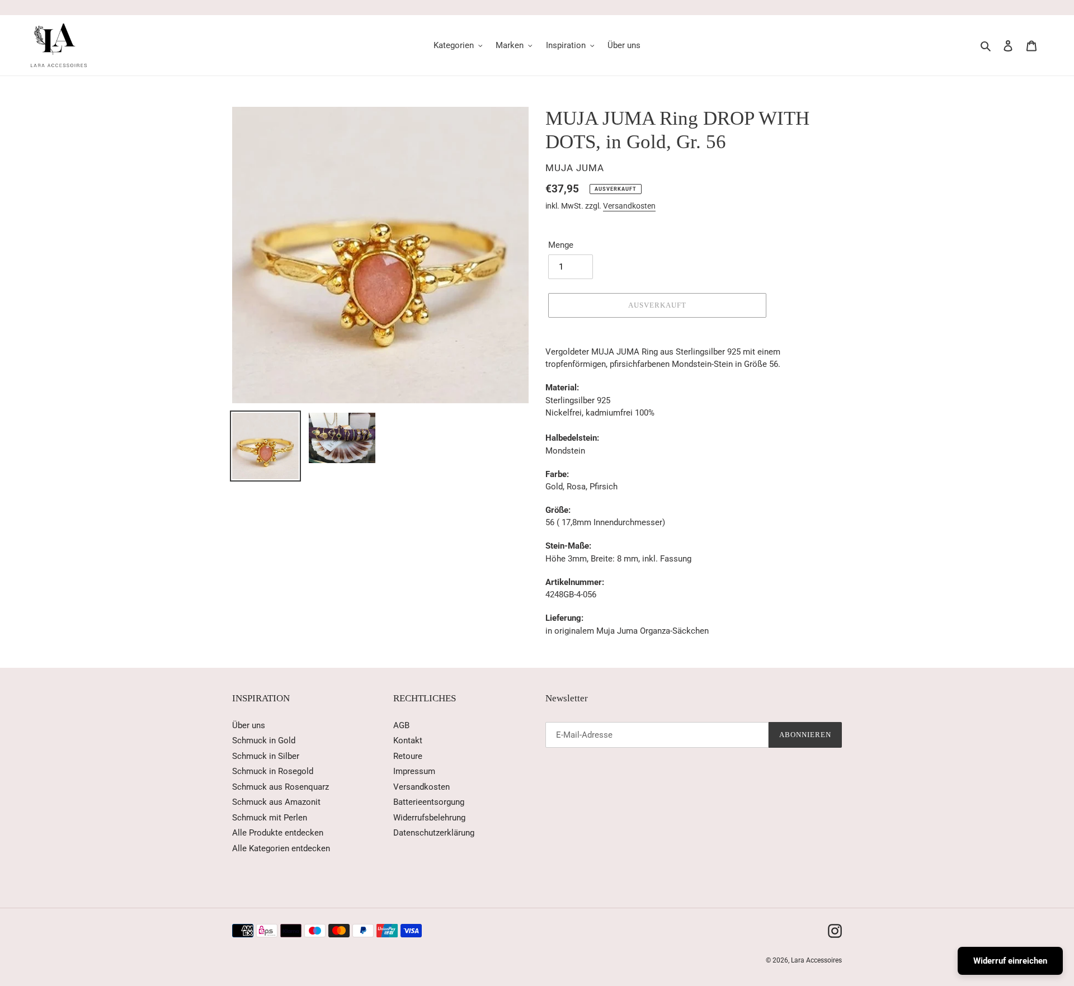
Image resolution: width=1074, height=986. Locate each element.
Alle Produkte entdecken (277, 833)
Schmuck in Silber (265, 756)
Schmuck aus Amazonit (276, 802)
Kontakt (407, 740)
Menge (560, 245)
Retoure (407, 756)
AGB (401, 725)
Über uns (248, 725)
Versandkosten (629, 205)
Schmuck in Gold (263, 740)
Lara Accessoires (816, 960)
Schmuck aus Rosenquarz (280, 787)
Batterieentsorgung (428, 802)
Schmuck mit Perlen (269, 818)
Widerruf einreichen (1010, 961)
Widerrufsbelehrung (429, 818)
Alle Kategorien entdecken (281, 848)
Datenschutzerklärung (433, 833)
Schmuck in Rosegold (272, 771)
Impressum (414, 771)
